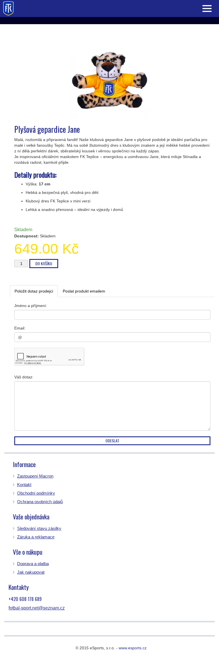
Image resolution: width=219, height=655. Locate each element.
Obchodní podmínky (36, 493)
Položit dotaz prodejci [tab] (34, 291)
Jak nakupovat (30, 572)
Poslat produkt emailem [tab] (84, 291)
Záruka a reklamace (35, 536)
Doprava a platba (33, 563)
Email (19, 328)
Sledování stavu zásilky (39, 528)
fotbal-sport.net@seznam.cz (37, 608)
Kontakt (24, 484)
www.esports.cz (133, 648)
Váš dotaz (23, 377)
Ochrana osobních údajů (40, 501)
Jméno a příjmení (30, 305)
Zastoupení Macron (35, 476)
